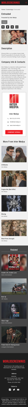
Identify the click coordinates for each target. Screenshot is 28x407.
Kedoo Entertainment (6, 275)
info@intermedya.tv (15, 122)
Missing (3, 214)
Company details (14, 132)
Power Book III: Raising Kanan (10, 345)
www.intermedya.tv (15, 125)
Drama (4, 22)
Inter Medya (4, 167)
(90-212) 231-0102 (15, 118)
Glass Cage (5, 321)
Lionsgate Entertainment (7, 347)
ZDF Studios (4, 299)
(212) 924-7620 (16, 382)
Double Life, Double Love (9, 273)
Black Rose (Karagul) (7, 239)
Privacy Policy (5, 399)
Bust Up (3, 297)
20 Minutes (4, 165)
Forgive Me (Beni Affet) (8, 189)
